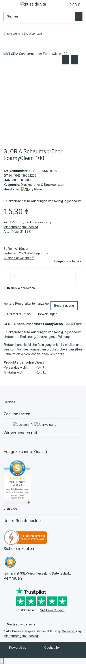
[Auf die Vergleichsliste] (65, 59)
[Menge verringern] (7, 277)
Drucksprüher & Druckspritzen (42, 185)
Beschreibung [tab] (64, 306)
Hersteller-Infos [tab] (19, 314)
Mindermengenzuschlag (21, 227)
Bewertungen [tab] (47, 314)
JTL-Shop (35, 648)
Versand (38, 222)
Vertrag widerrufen (22, 624)
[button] (58, 5)
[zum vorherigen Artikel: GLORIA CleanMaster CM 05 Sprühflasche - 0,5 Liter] (45, 34)
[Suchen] (78, 16)
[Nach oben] (2, 661)
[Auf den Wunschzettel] (74, 59)
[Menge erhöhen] (78, 277)
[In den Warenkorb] (7, 48)
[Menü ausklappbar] (9, 5)
